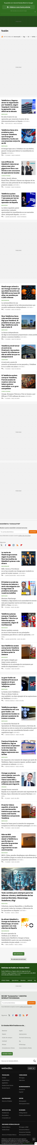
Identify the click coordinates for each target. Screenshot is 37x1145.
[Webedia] (7, 1069)
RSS (17, 544)
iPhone (4, 1044)
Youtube (9, 544)
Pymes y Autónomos (25, 1115)
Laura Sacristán (10, 217)
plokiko (7, 155)
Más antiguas (18, 954)
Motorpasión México (25, 1135)
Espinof (21, 1092)
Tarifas (33, 36)
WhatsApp (22, 1044)
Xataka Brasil (5, 1129)
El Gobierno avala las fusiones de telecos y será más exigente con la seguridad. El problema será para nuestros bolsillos (10, 587)
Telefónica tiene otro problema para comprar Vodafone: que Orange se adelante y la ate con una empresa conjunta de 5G (10, 136)
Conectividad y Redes (25, 1048)
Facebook (5, 544)
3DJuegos (22, 1078)
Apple (21, 1030)
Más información (28, 1143)
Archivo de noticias (19, 959)
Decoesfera (5, 1115)
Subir (30, 1068)
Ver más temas (7, 1054)
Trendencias (5, 1113)
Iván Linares (9, 944)
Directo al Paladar (7, 1101)
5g (35, 980)
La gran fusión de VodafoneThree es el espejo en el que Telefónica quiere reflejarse (9, 682)
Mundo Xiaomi (6, 1088)
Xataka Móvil (5, 1080)
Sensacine (22, 1089)
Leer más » (26, 121)
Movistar (4, 205)
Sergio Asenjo (10, 700)
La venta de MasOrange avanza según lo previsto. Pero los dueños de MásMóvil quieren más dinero (10, 558)
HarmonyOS (17, 36)
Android (30, 980)
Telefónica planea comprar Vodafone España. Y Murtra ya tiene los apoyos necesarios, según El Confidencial (9, 619)
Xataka (4, 1078)
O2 (28, 36)
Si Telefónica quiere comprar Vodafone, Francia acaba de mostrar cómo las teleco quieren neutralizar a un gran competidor (10, 382)
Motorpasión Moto (24, 1103)
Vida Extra (22, 1080)
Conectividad (5, 175)
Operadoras (15, 980)
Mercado (4, 114)
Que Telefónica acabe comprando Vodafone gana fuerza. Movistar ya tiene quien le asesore (10, 650)
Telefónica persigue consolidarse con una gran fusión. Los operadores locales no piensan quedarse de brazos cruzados (10, 712)
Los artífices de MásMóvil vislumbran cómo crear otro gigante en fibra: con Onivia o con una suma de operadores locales (10, 167)
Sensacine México (24, 1129)
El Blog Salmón (23, 1113)
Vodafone (4, 359)
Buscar (34, 1061)
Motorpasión (22, 1101)
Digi (24, 36)
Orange (3, 787)
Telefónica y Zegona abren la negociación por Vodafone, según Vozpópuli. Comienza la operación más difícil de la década (9, 106)
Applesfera (5, 1083)
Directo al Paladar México (9, 1135)
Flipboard (21, 544)
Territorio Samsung (25, 1037)
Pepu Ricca (8, 123)
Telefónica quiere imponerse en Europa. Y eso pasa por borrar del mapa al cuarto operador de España (10, 198)
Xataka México (6, 1127)
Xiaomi (4, 1034)
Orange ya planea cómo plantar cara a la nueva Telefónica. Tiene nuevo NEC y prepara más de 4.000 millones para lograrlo (10, 778)
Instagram (13, 544)
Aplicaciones (23, 1034)
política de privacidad (24, 535)
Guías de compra (7, 1037)
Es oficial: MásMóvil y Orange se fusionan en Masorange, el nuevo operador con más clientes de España (10, 923)
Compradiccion (6, 1118)
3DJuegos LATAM (23, 1127)
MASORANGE (5, 300)
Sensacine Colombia (25, 1132)
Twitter (1, 544)
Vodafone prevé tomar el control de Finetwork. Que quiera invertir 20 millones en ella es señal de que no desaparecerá (10, 351)
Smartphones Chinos (8, 1048)
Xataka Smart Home (7, 1085)
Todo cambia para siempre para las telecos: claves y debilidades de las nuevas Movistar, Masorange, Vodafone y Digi (17, 896)
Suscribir (33, 532)
